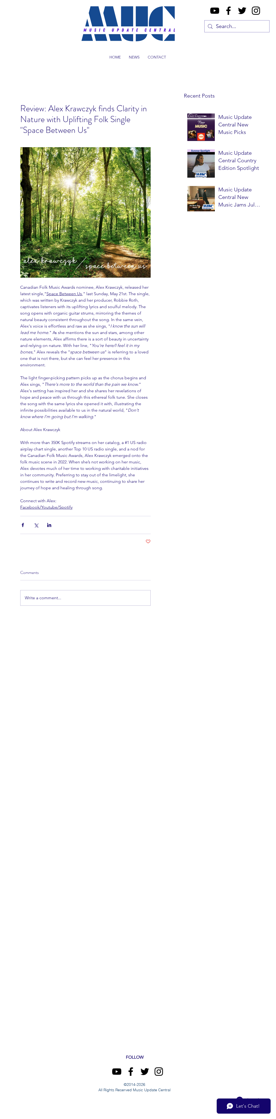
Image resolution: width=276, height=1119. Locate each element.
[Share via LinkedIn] (49, 525)
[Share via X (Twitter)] (36, 525)
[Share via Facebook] (22, 525)
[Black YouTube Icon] (214, 10)
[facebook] (228, 10)
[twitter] (242, 10)
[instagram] (255, 10)
